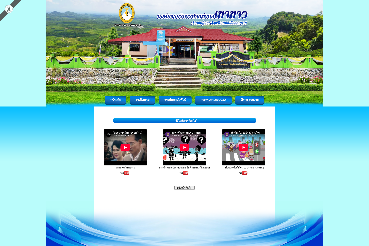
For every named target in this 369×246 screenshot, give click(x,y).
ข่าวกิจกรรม (142, 99)
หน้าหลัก (115, 99)
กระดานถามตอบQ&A (213, 99)
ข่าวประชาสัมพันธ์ (175, 99)
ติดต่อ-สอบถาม (250, 99)
